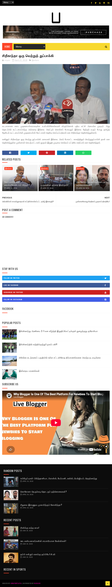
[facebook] (91, 3)
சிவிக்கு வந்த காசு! (29, 527)
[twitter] (95, 3)
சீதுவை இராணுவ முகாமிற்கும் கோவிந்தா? (41, 504)
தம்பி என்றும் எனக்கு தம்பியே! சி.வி (37, 554)
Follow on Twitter (12, 278)
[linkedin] (100, 3)
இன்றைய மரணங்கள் (29, 370)
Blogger (37, 583)
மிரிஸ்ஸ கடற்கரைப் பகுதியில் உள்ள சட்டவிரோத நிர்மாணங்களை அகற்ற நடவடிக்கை (60, 357)
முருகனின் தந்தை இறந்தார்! (54, 184)
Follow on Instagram (13, 299)
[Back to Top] (107, 583)
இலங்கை (35, 60)
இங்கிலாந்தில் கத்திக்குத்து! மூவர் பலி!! (38, 344)
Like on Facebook (11, 285)
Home (7, 46)
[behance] (109, 3)
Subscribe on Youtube (13, 292)
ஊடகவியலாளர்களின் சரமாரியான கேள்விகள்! (43, 540)
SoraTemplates (15, 583)
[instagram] (104, 3)
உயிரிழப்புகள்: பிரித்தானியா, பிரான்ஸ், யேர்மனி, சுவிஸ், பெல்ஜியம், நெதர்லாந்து (58, 478)
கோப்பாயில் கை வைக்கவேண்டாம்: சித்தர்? (17, 183)
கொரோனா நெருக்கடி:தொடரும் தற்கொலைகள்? (91, 183)
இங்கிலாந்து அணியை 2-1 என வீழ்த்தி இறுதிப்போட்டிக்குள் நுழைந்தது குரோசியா (58, 331)
